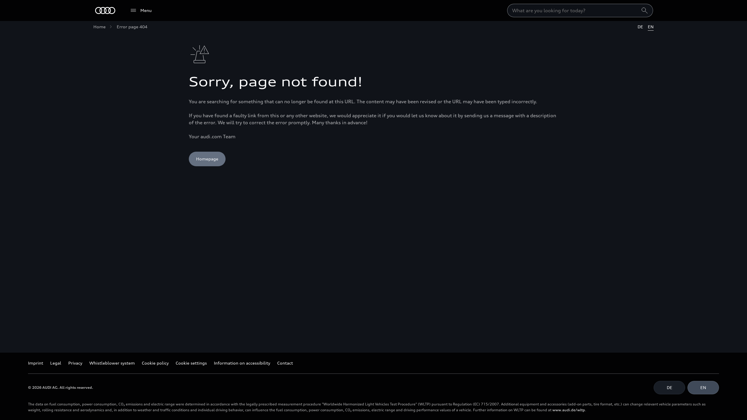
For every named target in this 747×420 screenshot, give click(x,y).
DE (640, 26)
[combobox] (580, 10)
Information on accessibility (242, 362)
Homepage (207, 158)
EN (651, 26)
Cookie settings (191, 362)
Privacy (75, 362)
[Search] (644, 10)
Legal (55, 362)
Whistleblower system (112, 362)
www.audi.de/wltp (568, 410)
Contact (285, 362)
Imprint (35, 362)
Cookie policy (155, 362)
